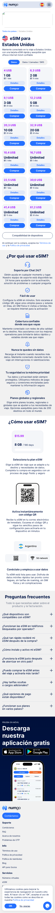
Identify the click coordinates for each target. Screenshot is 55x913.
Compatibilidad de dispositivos (27, 235)
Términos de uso (9, 850)
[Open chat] (47, 906)
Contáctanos (8, 827)
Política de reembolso (12, 859)
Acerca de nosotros (11, 836)
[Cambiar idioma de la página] (42, 4)
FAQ (4, 831)
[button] (27, 615)
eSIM (4, 882)
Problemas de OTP (11, 840)
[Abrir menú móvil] (49, 4)
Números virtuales (10, 878)
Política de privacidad (20, 245)
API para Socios (9, 867)
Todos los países (9, 31)
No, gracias (25, 906)
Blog (4, 863)
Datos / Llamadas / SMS (33, 62)
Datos (14, 62)
